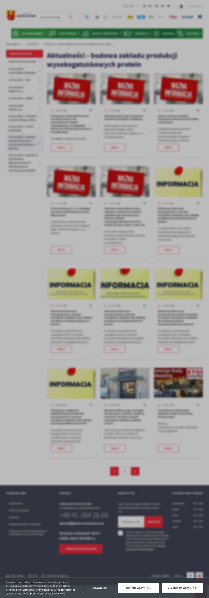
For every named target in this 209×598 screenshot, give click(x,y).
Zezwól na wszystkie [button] (182, 588)
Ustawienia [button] (99, 588)
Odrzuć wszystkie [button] (138, 588)
